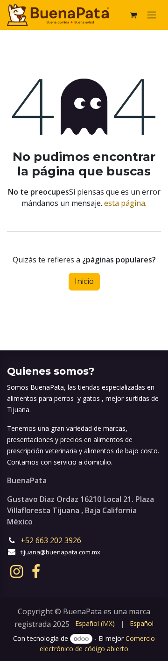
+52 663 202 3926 (52, 540)
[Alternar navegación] (151, 15)
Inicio (84, 281)
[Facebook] (36, 571)
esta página (124, 203)
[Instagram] (16, 571)
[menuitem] (95, 623)
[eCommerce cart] (133, 15)
